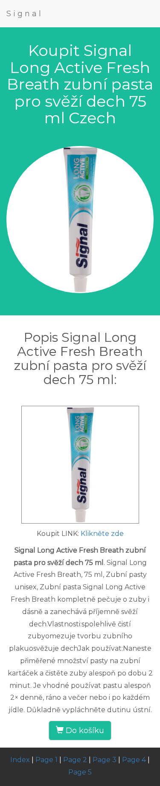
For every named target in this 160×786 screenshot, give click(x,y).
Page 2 (75, 760)
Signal (24, 13)
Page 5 (80, 772)
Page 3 (104, 760)
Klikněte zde (102, 534)
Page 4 (134, 760)
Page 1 (46, 760)
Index (20, 760)
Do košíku (84, 730)
